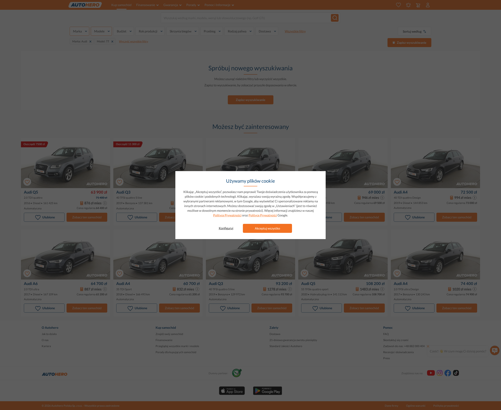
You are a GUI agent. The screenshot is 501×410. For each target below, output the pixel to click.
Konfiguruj (226, 228)
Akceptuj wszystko (267, 228)
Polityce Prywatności (227, 215)
